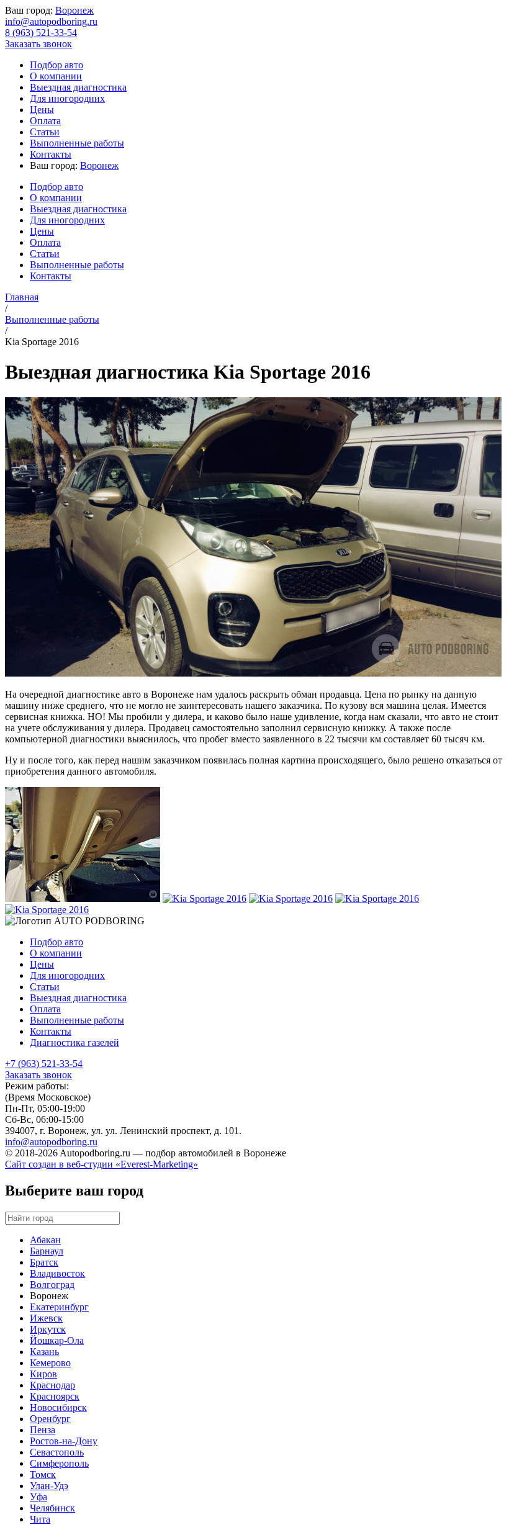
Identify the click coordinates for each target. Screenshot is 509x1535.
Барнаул (46, 1251)
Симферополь (59, 1463)
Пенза (42, 1430)
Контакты (50, 154)
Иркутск (48, 1329)
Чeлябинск (52, 1508)
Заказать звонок (38, 43)
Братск (44, 1262)
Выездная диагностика (78, 87)
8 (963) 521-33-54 (41, 32)
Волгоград (52, 1284)
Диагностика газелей (74, 1042)
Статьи (45, 132)
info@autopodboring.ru (51, 21)
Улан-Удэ (49, 1485)
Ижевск (46, 1318)
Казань (44, 1351)
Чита (40, 1519)
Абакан (45, 1240)
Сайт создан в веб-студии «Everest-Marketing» (101, 1164)
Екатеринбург (59, 1307)
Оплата (45, 120)
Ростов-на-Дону (63, 1441)
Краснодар (52, 1385)
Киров (43, 1374)
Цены (42, 109)
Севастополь (57, 1452)
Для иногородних (67, 98)
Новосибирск (58, 1407)
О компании (56, 76)
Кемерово (50, 1362)
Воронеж (74, 10)
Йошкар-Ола (57, 1340)
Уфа (38, 1497)
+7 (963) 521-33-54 (44, 1063)
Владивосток (57, 1273)
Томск (43, 1474)
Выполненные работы (77, 143)
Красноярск (54, 1396)
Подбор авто (56, 65)
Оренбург (50, 1418)
